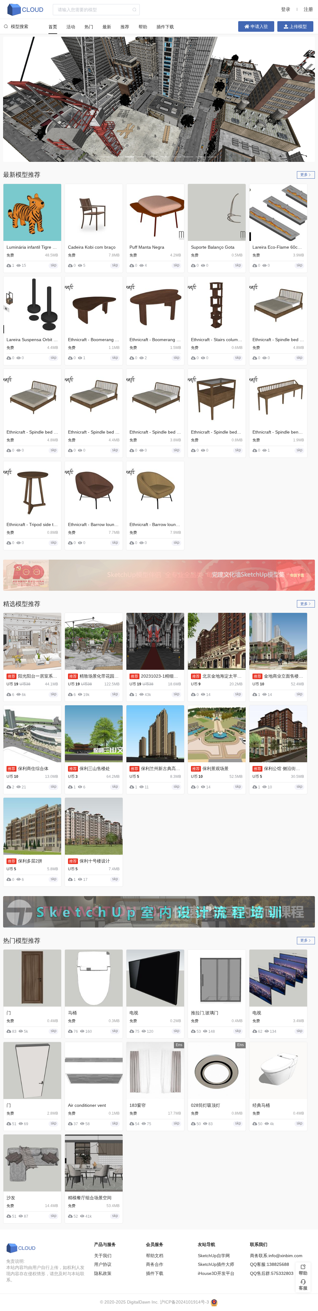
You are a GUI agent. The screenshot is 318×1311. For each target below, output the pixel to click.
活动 (70, 26)
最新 (106, 26)
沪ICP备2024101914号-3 (184, 1301)
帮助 (143, 26)
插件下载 (165, 26)
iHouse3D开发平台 (216, 1273)
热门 (88, 26)
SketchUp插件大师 (216, 1264)
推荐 (124, 26)
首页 (52, 26)
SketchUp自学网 (214, 1255)
